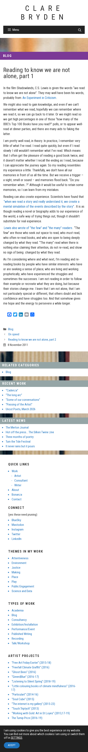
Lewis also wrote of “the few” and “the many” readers (38, 228)
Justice (16, 567)
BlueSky (16, 520)
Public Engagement (23, 586)
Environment (19, 563)
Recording (18, 638)
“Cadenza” (12, 390)
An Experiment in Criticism (39, 98)
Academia (18, 610)
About (15, 490)
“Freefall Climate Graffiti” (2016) (30, 667)
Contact (16, 499)
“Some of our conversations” (23, 400)
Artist (17, 476)
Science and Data (22, 591)
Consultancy (19, 620)
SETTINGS (16, 737)
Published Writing (22, 634)
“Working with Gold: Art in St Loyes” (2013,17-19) (41, 713)
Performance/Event (23, 629)
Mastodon (18, 525)
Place (15, 577)
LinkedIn (16, 539)
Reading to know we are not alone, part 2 (32, 339)
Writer (17, 485)
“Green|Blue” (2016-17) (25, 677)
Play (14, 582)
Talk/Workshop (21, 643)
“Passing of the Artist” (19, 404)
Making (16, 572)
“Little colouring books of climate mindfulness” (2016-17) (43, 688)
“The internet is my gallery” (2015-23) (33, 704)
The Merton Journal (17, 427)
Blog (7, 56)
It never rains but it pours (20, 446)
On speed (13, 334)
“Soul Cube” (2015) (23, 699)
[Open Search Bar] (80, 30)
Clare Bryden (44, 12)
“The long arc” (14, 395)
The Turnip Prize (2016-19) (27, 718)
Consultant (21, 480)
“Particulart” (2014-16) (25, 694)
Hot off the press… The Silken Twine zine (30, 432)
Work (15, 471)
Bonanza (17, 494)
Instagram (18, 529)
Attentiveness (20, 558)
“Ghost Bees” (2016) (24, 672)
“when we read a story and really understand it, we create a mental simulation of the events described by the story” (41, 204)
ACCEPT (12, 745)
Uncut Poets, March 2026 (20, 409)
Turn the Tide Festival (18, 441)
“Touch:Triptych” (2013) (25, 708)
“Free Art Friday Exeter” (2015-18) (31, 663)
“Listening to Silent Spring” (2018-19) (33, 681)
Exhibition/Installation (25, 624)
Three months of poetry (20, 437)
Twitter (16, 534)
